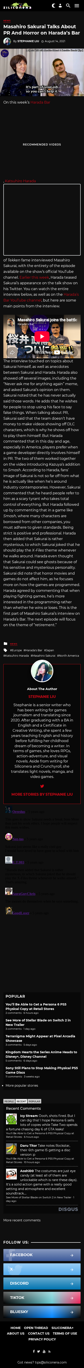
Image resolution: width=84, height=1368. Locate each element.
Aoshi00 (27, 1171)
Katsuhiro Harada (20, 181)
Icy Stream (29, 1116)
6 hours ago (31, 1136)
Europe (17, 650)
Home (16, 1328)
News (7, 20)
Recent (21, 1101)
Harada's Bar (33, 650)
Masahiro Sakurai (43, 655)
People (9, 1101)
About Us (15, 1333)
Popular (34, 1101)
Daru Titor (28, 1146)
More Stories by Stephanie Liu (42, 794)
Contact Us (39, 1333)
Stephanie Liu (28, 41)
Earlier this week (34, 277)
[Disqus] (42, 860)
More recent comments (22, 1220)
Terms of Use (65, 1333)
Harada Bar (40, 102)
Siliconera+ (62, 1328)
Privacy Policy (42, 1339)
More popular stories (22, 1086)
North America (69, 655)
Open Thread (36, 1328)
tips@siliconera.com (51, 1362)
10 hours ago (32, 1162)
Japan (50, 650)
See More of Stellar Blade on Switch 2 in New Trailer (38, 1197)
